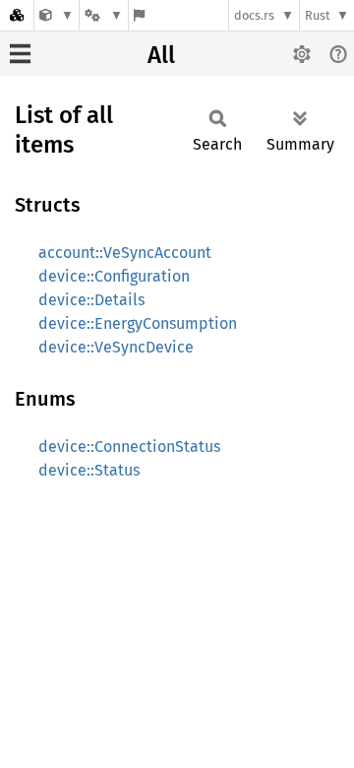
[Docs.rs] (16, 15)
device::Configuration (114, 276)
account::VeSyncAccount (124, 252)
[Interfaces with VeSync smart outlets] (56, 15)
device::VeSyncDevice (116, 347)
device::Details (91, 299)
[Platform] (103, 15)
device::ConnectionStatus (129, 446)
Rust (317, 15)
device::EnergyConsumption (137, 323)
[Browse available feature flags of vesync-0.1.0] (139, 15)
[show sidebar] (20, 54)
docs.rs (254, 15)
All (161, 55)
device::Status (89, 470)
